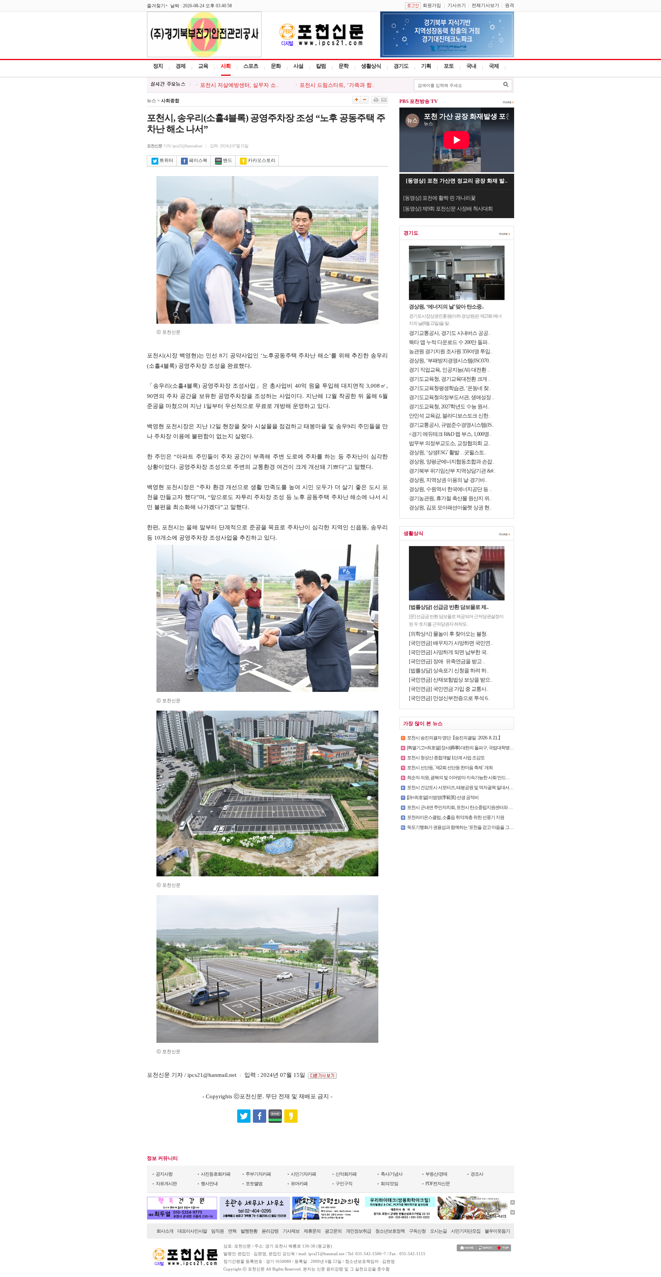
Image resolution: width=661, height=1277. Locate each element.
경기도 (401, 66)
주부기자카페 (258, 1174)
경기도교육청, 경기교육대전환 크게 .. (449, 379)
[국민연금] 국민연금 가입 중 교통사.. (448, 689)
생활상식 (371, 66)
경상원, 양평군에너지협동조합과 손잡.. (451, 462)
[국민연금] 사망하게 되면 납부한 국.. (448, 652)
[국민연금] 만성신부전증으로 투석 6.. (449, 698)
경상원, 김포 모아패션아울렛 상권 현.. (450, 507)
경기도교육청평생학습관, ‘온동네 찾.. (450, 388)
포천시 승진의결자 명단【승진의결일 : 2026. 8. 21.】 (454, 737)
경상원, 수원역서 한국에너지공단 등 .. (450, 489)
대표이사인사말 (192, 1231)
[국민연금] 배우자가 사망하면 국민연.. (450, 643)
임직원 (217, 1231)
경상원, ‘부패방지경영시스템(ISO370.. (450, 361)
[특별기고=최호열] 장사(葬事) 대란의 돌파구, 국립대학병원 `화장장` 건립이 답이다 (481, 747)
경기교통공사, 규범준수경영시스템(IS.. (451, 425)
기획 (426, 66)
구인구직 (343, 1183)
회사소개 (164, 1231)
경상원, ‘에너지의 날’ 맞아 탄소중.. (446, 307)
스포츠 (250, 66)
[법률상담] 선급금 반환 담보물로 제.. (448, 607)
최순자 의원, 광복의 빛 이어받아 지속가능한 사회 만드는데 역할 (465, 777)
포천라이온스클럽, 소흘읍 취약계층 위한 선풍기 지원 (455, 817)
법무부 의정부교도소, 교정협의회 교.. (449, 443)
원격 (509, 5)
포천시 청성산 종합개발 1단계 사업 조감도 (446, 757)
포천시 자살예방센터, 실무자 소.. (239, 83)
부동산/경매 (436, 1174)
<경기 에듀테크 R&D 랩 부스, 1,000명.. (450, 434)
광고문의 (333, 1231)
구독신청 (417, 1231)
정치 (158, 66)
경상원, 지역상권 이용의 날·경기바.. (448, 480)
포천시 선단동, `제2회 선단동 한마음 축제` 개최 (450, 767)
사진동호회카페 (215, 1174)
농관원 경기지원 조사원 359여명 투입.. (450, 351)
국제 (494, 66)
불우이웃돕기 (497, 1231)
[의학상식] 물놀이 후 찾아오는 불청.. (448, 634)
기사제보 (291, 1231)
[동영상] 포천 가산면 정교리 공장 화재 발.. (457, 181)
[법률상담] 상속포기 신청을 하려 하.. (448, 671)
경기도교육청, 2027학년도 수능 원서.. (449, 406)
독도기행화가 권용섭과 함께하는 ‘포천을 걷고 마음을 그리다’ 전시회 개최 (474, 827)
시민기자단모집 (465, 1231)
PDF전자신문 (437, 1183)
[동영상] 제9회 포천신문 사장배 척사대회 (448, 209)
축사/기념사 (391, 1174)
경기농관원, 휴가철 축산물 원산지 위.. (450, 498)
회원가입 (432, 5)
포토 (449, 66)
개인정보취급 (358, 1231)
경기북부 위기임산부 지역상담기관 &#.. (452, 471)
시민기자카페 (303, 1174)
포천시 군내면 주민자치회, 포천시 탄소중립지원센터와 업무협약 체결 (470, 807)
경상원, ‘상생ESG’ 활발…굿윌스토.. (447, 452)
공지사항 (164, 1174)
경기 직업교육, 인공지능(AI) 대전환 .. (449, 370)
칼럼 (321, 66)
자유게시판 (166, 1183)
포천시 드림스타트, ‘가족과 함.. (337, 83)
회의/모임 (389, 1183)
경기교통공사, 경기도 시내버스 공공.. (449, 333)
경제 (181, 66)
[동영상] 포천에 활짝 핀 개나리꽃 (439, 198)
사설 (298, 66)
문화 (276, 66)
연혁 (232, 1231)
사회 (226, 66)
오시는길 (438, 1231)
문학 (343, 66)
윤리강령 (270, 1231)
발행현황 (249, 1231)
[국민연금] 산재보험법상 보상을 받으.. (450, 680)
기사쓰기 (457, 5)
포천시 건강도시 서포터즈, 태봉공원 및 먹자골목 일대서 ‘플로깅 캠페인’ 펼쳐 (477, 787)
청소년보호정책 (390, 1231)
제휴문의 (312, 1231)
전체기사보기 (485, 5)
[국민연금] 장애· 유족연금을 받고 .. (447, 661)
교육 (203, 66)
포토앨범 (254, 1183)
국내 (471, 66)
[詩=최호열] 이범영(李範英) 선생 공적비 (443, 797)
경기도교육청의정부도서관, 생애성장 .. (451, 397)
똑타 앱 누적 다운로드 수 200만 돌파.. (449, 342)
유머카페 (299, 1183)
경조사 (477, 1174)
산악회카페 (346, 1174)
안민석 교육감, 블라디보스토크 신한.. (449, 416)
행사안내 (209, 1183)
